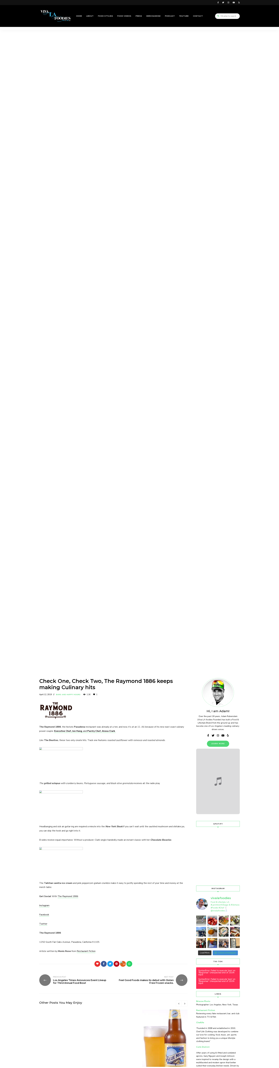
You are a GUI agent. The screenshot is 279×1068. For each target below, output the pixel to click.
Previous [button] (179, 1003)
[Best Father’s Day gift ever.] (201, 920)
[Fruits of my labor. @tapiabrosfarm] (212, 920)
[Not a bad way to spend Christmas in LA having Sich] (235, 932)
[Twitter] (110, 964)
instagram (228, 2)
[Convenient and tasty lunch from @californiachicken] (212, 932)
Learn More (218, 744)
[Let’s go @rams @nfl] (224, 932)
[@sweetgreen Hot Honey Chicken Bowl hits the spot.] (224, 920)
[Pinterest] (116, 964)
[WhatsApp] (129, 964)
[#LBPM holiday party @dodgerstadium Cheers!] (212, 943)
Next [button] (184, 1003)
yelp (239, 2)
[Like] (97, 964)
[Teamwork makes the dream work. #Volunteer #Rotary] (201, 932)
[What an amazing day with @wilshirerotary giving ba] (224, 943)
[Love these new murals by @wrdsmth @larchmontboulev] (235, 943)
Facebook (44, 914)
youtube (234, 2)
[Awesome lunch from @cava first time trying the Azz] (235, 920)
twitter (223, 2)
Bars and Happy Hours (68, 695)
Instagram (44, 905)
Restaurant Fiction (86, 951)
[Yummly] (123, 964)
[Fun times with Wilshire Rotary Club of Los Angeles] (201, 943)
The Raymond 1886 (68, 896)
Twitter (43, 923)
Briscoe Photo (203, 1001)
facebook (218, 2)
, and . (85, 731)
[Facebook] (104, 964)
